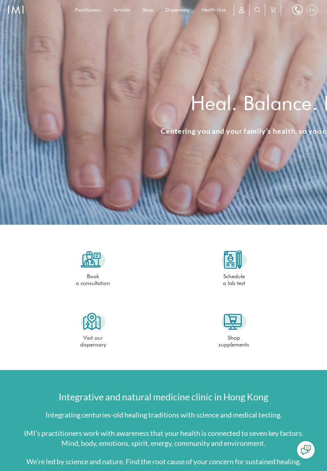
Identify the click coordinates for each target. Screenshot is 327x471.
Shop (147, 10)
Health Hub (213, 10)
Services (121, 10)
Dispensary (177, 10)
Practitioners (87, 10)
